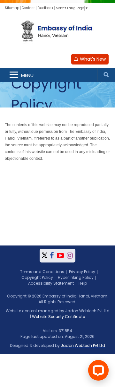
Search (106, 75)
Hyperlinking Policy (76, 277)
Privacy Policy (82, 271)
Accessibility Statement (51, 283)
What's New (92, 59)
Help (83, 283)
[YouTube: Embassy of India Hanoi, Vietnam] (60, 255)
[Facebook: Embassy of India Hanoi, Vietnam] (52, 255)
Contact (28, 7)
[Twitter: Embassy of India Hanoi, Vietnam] (44, 255)
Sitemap (12, 7)
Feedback (45, 7)
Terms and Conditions (42, 271)
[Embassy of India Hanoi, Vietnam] (57, 32)
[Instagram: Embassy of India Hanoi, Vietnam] (70, 255)
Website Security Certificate (58, 316)
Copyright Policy (37, 277)
